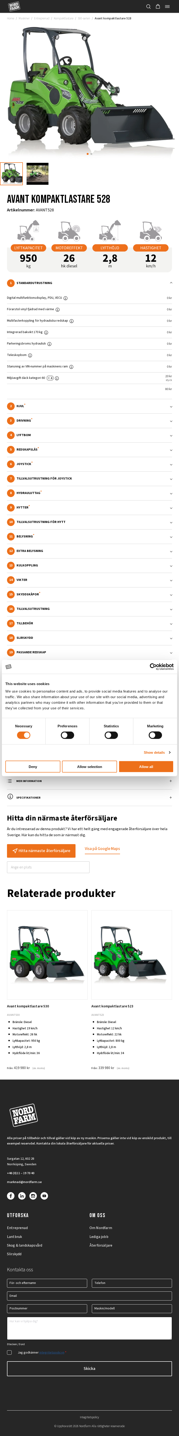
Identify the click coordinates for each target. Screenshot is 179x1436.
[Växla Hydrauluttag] (89, 493)
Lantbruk (14, 1236)
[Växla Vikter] (89, 580)
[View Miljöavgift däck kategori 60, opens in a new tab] (59, 378)
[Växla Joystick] (89, 464)
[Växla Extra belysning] (89, 551)
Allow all (146, 766)
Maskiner (24, 18)
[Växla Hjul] (89, 406)
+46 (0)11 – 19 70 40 (20, 1173)
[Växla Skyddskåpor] (89, 594)
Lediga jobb (99, 1236)
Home (10, 18)
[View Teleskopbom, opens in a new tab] (32, 355)
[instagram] (33, 1196)
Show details (154, 752)
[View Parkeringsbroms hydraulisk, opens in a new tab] (51, 344)
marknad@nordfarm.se (24, 1182)
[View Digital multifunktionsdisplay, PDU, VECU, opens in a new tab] (67, 298)
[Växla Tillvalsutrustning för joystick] (89, 479)
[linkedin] (22, 1196)
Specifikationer (28, 798)
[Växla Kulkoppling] (89, 565)
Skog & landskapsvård (24, 1245)
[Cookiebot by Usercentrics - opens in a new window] (153, 666)
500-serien (84, 18)
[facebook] (10, 1196)
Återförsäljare (101, 1245)
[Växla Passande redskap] (89, 652)
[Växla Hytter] (89, 508)
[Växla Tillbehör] (89, 623)
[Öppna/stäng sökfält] (148, 6)
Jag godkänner (42, 1352)
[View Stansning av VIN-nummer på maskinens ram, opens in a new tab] (73, 367)
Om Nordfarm (101, 1227)
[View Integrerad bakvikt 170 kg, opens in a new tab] (48, 332)
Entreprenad (41, 18)
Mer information (29, 781)
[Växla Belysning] (89, 537)
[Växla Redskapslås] (89, 450)
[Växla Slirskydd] (89, 638)
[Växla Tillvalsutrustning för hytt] (89, 522)
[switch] (67, 735)
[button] (158, 6)
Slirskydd (14, 1254)
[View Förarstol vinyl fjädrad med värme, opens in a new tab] (59, 309)
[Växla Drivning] (89, 421)
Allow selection (89, 766)
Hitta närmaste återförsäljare (44, 851)
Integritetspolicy (89, 1417)
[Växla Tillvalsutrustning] (89, 609)
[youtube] (44, 1196)
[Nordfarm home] (14, 6)
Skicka (89, 1369)
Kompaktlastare (63, 18)
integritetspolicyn (51, 1352)
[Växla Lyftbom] (89, 435)
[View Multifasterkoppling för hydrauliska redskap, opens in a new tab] (73, 321)
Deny (33, 766)
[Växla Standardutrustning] (89, 283)
